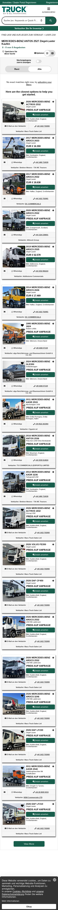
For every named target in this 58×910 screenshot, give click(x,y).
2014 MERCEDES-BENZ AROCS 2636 (38, 288)
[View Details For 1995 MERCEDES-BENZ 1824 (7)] (14, 333)
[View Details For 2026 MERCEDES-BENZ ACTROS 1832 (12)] (14, 518)
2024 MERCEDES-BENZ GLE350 (38, 362)
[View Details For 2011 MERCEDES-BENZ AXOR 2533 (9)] (14, 409)
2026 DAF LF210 (34, 804)
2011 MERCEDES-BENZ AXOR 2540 (38, 767)
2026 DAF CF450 (34, 580)
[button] (39, 53)
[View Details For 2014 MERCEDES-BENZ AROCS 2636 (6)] (14, 297)
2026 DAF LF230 (34, 730)
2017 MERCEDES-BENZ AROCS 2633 (38, 139)
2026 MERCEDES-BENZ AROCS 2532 (38, 618)
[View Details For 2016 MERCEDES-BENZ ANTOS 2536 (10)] (14, 446)
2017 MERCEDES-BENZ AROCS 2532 (38, 175)
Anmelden (6, 2)
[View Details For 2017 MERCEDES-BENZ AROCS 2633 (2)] (14, 148)
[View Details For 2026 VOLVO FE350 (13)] (14, 564)
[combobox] (28, 20)
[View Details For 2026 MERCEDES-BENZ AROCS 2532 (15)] (14, 627)
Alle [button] (40, 69)
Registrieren (31, 2)
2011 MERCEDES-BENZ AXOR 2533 (38, 400)
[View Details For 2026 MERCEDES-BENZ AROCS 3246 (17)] (14, 704)
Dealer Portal (19, 2)
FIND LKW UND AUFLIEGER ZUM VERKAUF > (23, 35)
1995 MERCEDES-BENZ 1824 (38, 325)
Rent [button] (16, 69)
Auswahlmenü (48, 12)
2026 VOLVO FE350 (36, 544)
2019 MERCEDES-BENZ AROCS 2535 (38, 248)
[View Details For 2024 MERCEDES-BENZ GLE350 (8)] (14, 371)
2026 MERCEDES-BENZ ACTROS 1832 (38, 509)
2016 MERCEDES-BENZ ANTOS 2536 (38, 437)
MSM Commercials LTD (33, 797)
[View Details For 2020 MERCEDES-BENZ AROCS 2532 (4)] (14, 220)
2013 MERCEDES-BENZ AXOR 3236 (38, 473)
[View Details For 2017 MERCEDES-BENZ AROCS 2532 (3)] (14, 184)
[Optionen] (53, 102)
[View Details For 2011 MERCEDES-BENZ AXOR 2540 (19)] (14, 776)
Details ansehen (41, 115)
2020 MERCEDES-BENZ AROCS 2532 (38, 211)
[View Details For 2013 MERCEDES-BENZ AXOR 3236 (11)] (14, 482)
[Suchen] (50, 20)
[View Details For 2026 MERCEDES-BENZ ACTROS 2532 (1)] (14, 121)
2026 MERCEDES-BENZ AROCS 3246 (38, 695)
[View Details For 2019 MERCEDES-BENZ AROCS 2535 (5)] (14, 256)
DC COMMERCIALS (33, 204)
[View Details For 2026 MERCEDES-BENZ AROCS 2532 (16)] (14, 667)
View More (29, 844)
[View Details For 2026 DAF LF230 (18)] (14, 740)
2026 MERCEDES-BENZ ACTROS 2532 (38, 103)
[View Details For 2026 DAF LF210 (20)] (14, 814)
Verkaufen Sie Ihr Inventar (28, 29)
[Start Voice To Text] (41, 20)
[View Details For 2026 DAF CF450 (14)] (14, 600)
